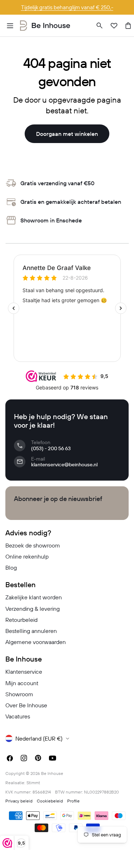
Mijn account (21, 683)
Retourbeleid (21, 619)
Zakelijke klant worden (33, 597)
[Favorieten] (114, 25)
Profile (73, 801)
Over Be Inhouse (26, 705)
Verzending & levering (32, 608)
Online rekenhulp (27, 556)
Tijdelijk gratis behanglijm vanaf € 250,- (67, 7)
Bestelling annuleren (31, 630)
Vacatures (17, 716)
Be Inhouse (52, 773)
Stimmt (33, 782)
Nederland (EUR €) (39, 738)
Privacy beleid (19, 801)
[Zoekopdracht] (99, 25)
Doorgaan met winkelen (67, 133)
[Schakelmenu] (10, 25)
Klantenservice (23, 671)
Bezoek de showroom (32, 545)
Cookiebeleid (50, 801)
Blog (11, 567)
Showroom (19, 694)
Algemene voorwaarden (35, 641)
